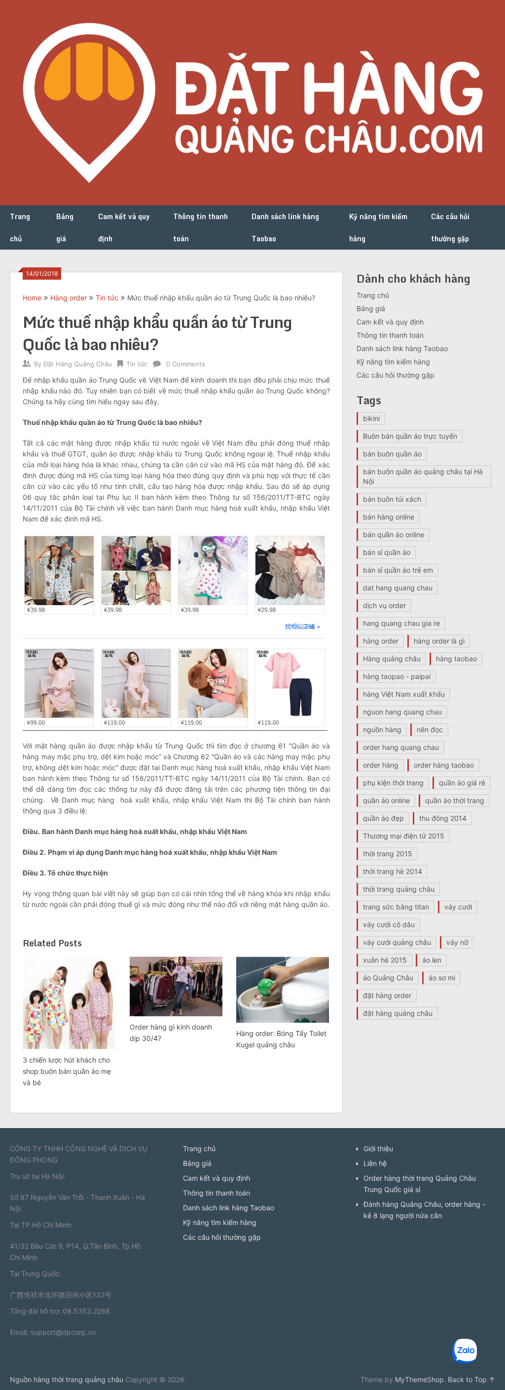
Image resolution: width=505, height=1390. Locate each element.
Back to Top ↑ (471, 1379)
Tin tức (107, 297)
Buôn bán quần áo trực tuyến (410, 436)
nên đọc (430, 729)
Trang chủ (20, 227)
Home (32, 297)
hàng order (380, 641)
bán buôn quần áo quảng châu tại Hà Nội (423, 476)
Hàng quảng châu (392, 658)
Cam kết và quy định (124, 227)
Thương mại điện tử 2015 (403, 836)
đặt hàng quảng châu (398, 1013)
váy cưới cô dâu (389, 924)
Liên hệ (375, 1163)
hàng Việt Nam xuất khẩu (404, 694)
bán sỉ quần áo (386, 552)
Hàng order (68, 297)
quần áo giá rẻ (462, 782)
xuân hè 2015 (385, 960)
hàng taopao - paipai (397, 676)
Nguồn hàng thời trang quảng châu (66, 1379)
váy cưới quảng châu (397, 942)
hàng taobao (456, 658)
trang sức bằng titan (396, 907)
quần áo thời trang (454, 800)
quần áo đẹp (383, 818)
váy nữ (457, 942)
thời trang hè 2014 (392, 871)
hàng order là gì (439, 641)
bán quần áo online (393, 534)
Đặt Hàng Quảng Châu (77, 364)
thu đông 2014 (443, 818)
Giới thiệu (378, 1148)
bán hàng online (388, 517)
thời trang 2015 (387, 853)
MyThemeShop (419, 1379)
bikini (371, 418)
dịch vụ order (384, 605)
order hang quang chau (401, 747)
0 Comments (185, 364)
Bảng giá (64, 227)
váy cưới (458, 907)
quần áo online (386, 800)
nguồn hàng (382, 729)
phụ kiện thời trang (393, 782)
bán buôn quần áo (392, 454)
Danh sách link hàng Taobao (285, 227)
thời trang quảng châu (398, 889)
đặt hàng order (387, 995)
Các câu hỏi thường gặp (450, 227)
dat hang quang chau (398, 587)
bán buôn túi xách (392, 499)
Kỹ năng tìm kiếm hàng (378, 227)
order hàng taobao (444, 765)
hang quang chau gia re (401, 623)
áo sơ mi (442, 977)
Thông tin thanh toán (200, 227)
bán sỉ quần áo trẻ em (398, 570)
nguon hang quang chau (402, 712)
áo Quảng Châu (388, 977)
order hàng (380, 765)
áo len (431, 960)
